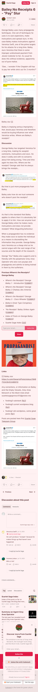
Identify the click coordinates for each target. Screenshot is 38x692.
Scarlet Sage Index (10, 597)
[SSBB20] (9, 319)
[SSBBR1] (28, 283)
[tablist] (11, 507)
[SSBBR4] (9, 306)
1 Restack (18, 477)
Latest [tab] (9, 591)
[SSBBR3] (31, 299)
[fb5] (7, 407)
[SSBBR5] (9, 312)
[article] (19, 601)
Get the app (29, 682)
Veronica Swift (11, 531)
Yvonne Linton (11, 558)
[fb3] (24, 401)
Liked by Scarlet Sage (14, 534)
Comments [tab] (6, 507)
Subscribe (25, 3)
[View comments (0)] (10, 606)
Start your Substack (13, 682)
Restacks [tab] (16, 507)
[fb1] (13, 414)
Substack (8, 688)
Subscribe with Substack (20, 662)
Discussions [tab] (18, 591)
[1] (12, 122)
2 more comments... (8, 580)
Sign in (33, 3)
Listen (33, 19)
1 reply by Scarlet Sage (16, 551)
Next (31, 492)
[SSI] (24, 323)
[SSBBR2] (9, 293)
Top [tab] (4, 591)
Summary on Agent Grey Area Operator (12, 613)
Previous (8, 492)
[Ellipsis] (35, 531)
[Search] (34, 591)
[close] (32, 625)
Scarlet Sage (11, 18)
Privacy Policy (26, 671)
